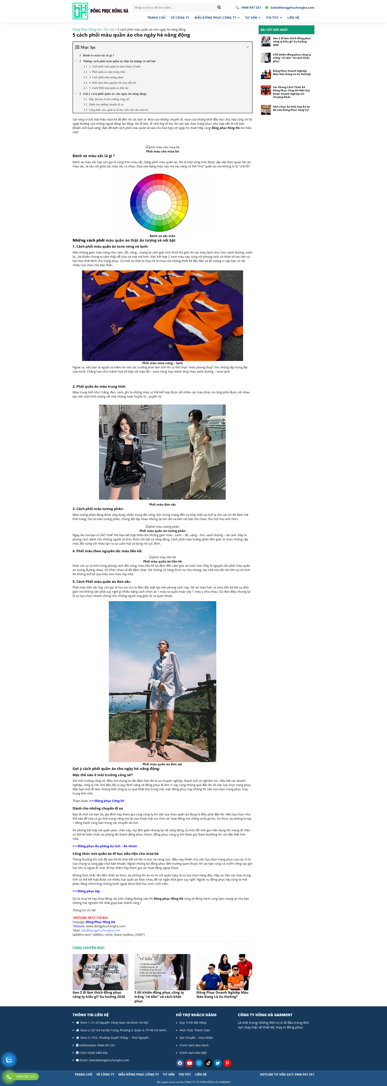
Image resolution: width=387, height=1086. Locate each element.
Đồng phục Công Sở (109, 801)
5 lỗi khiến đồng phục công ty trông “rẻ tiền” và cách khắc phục (159, 996)
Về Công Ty (180, 17)
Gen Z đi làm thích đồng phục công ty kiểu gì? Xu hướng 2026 (99, 994)
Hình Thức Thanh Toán (194, 1030)
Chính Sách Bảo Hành (194, 1045)
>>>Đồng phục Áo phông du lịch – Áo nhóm (105, 846)
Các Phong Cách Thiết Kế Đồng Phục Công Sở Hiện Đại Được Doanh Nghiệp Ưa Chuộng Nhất (291, 92)
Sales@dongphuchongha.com (292, 7)
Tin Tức (272, 17)
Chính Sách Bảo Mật (193, 1053)
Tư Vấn (251, 17)
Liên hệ (293, 17)
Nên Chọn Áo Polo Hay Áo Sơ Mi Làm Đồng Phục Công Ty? (291, 108)
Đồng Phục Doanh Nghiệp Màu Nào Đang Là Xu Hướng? (222, 994)
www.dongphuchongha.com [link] (105, 926)
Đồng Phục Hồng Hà (100, 922)
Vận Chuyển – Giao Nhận (196, 1038)
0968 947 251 (251, 7)
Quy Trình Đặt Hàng (192, 1022)
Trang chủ (156, 17)
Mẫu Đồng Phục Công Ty (215, 17)
